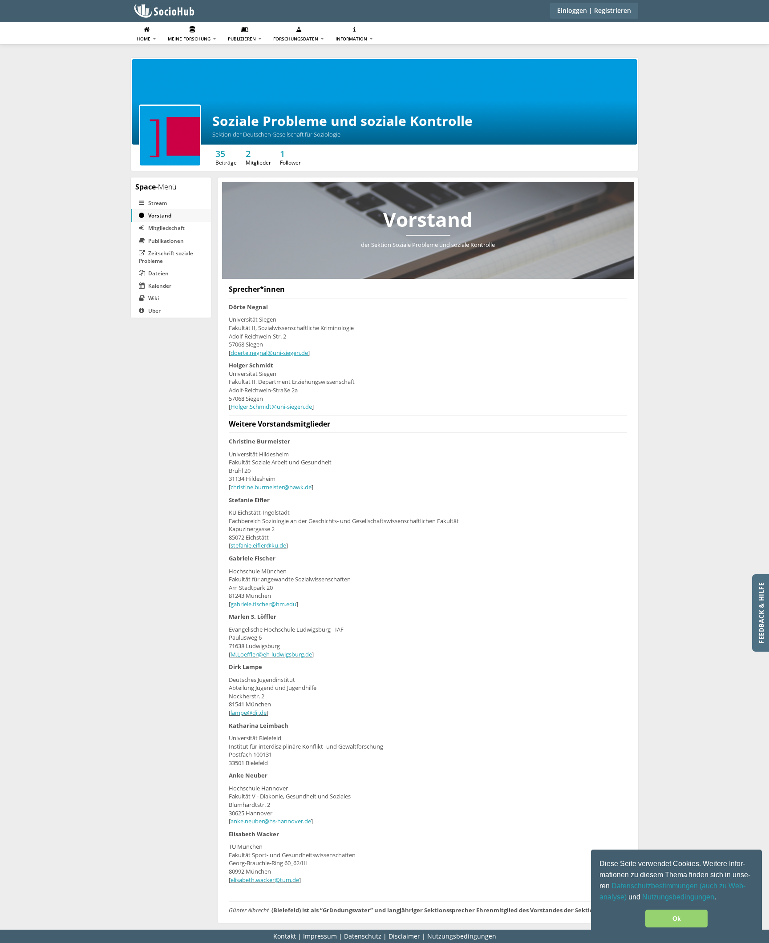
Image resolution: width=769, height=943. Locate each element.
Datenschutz (362, 936)
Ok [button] (676, 918)
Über (154, 310)
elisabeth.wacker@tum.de (265, 880)
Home (144, 39)
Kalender (159, 286)
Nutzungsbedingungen (678, 897)
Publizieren (242, 39)
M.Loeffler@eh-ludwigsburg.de (271, 654)
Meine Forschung (190, 39)
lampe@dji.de (249, 713)
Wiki (153, 298)
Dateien (158, 273)
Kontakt (284, 936)
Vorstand (159, 215)
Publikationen (165, 241)
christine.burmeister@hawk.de (271, 487)
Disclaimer (404, 936)
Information (352, 39)
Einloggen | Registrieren (594, 10)
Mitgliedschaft (166, 228)
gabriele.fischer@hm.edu (263, 604)
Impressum (320, 936)
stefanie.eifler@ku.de (258, 545)
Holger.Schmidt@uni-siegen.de (271, 407)
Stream (157, 203)
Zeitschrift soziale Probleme (166, 257)
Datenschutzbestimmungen (655, 886)
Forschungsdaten (296, 39)
